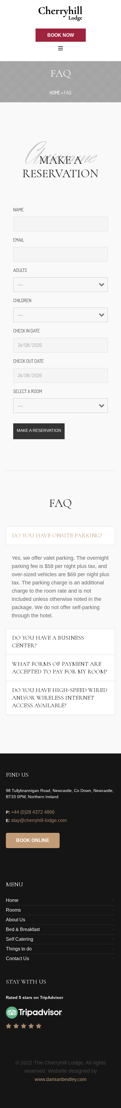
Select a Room (27, 391)
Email (18, 240)
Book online (32, 840)
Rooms (13, 910)
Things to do (19, 948)
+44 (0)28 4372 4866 (33, 812)
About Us (15, 919)
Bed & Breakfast (23, 929)
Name (18, 210)
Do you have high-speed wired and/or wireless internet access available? (59, 698)
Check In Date (26, 331)
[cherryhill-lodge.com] (60, 14)
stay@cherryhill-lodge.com (39, 820)
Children (22, 300)
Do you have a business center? (48, 641)
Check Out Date (28, 361)
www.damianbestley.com (60, 1079)
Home (55, 93)
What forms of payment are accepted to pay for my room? (59, 668)
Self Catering (19, 939)
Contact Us (17, 958)
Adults (20, 270)
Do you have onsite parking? (57, 535)
